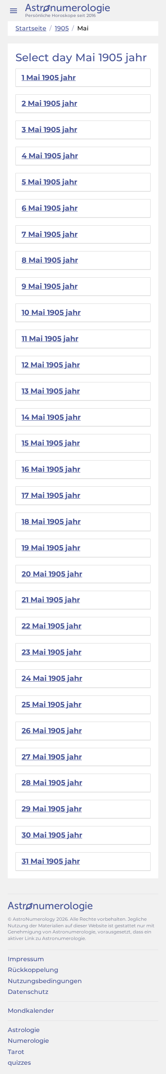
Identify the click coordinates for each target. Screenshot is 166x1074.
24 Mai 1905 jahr (52, 678)
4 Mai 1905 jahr (50, 155)
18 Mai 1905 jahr (51, 521)
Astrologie (24, 1030)
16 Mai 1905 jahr (51, 469)
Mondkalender (31, 1010)
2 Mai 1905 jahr (49, 103)
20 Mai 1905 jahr (52, 574)
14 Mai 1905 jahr (51, 417)
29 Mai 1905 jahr (52, 808)
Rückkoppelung (33, 969)
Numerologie (28, 1040)
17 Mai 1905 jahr (51, 495)
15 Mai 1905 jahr (51, 443)
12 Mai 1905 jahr (51, 364)
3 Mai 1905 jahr (49, 129)
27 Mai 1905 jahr (52, 756)
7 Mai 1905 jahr (50, 234)
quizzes (19, 1062)
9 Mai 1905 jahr (50, 286)
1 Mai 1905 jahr (49, 77)
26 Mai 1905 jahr (52, 730)
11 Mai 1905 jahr (50, 338)
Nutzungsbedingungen (45, 981)
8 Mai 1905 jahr (50, 260)
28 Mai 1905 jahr (52, 782)
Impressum (26, 959)
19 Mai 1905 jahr (51, 547)
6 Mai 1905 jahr (50, 208)
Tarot (16, 1052)
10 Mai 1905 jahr (51, 312)
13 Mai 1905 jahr (51, 391)
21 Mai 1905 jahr (51, 599)
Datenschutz (28, 991)
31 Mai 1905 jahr (51, 861)
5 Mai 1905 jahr (49, 182)
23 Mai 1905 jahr (51, 652)
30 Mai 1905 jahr (52, 835)
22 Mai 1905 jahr (51, 626)
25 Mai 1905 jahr (51, 704)
